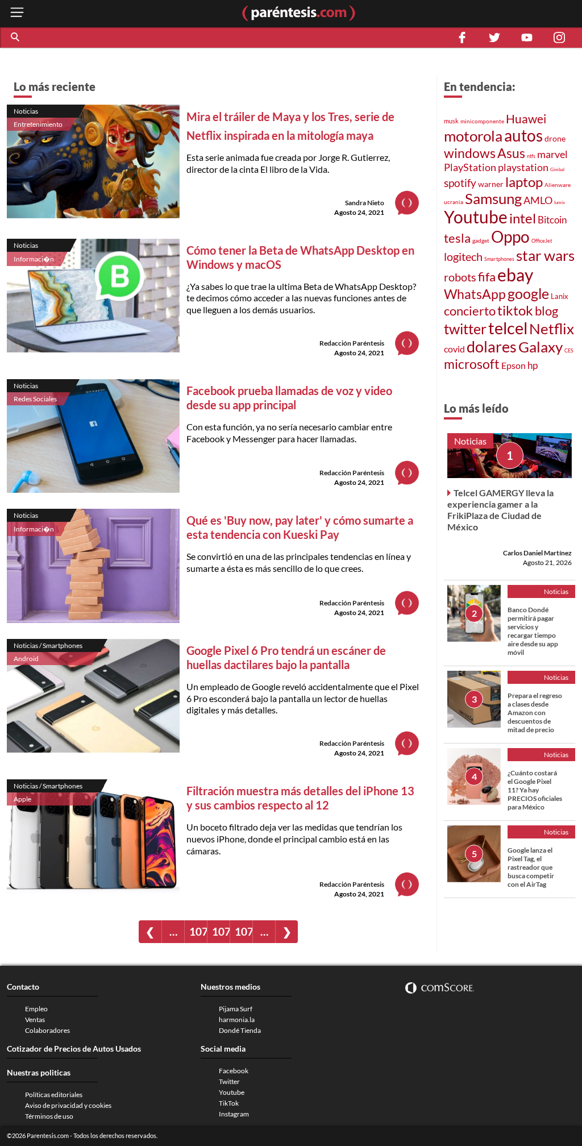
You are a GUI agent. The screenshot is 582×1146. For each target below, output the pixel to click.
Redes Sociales (35, 399)
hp (532, 365)
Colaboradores (47, 1030)
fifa (487, 276)
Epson (513, 365)
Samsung (493, 198)
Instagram (234, 1114)
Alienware (557, 184)
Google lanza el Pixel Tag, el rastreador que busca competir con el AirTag (531, 867)
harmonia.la (237, 1019)
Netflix (551, 328)
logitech (463, 256)
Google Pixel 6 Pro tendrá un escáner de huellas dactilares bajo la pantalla (286, 657)
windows (470, 153)
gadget (480, 240)
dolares (492, 347)
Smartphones (499, 259)
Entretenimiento (38, 124)
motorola (473, 136)
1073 (198, 931)
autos (523, 135)
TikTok (229, 1103)
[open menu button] (17, 13)
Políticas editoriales (53, 1094)
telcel (507, 328)
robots (460, 277)
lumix (559, 202)
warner (491, 184)
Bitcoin (552, 220)
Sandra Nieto (364, 202)
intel (522, 218)
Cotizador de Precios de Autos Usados (74, 1048)
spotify (460, 182)
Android (26, 658)
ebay (515, 274)
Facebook (233, 1070)
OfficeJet (541, 241)
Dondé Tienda (240, 1030)
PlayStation (470, 167)
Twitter (229, 1081)
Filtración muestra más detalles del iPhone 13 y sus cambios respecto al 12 (300, 798)
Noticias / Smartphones (48, 645)
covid (454, 349)
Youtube (476, 217)
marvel (552, 154)
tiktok (515, 310)
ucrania (453, 201)
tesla (457, 238)
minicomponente (482, 121)
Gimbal (557, 169)
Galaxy (540, 346)
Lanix (559, 296)
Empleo (36, 1008)
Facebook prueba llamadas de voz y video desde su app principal (289, 398)
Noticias (26, 111)
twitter (465, 328)
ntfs (531, 156)
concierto (470, 311)
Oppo (510, 236)
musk (451, 120)
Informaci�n (34, 259)
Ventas (35, 1019)
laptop (524, 181)
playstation (523, 167)
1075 (243, 931)
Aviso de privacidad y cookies (68, 1105)
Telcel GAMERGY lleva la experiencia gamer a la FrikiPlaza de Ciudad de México (500, 509)
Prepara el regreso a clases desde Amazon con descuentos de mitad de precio (535, 712)
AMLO (537, 200)
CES (568, 350)
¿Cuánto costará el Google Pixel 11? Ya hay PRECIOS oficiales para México (535, 790)
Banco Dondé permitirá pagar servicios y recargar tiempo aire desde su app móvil (533, 631)
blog (546, 310)
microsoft (472, 364)
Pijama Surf (235, 1008)
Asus (511, 153)
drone (555, 138)
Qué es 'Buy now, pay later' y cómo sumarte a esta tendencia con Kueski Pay (299, 527)
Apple (22, 799)
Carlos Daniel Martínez (537, 553)
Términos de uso (49, 1116)
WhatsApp (475, 294)
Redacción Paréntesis (351, 343)
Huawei (526, 118)
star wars (545, 255)
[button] (16, 37)
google (528, 293)
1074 (221, 931)
